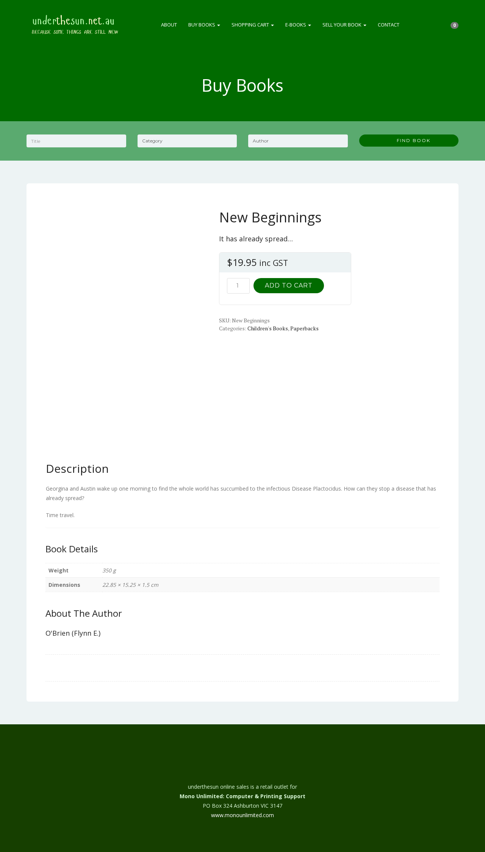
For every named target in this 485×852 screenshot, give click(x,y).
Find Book (410, 140)
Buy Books (202, 24)
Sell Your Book (342, 24)
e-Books (296, 24)
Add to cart (289, 285)
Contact (388, 24)
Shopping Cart (251, 24)
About (169, 24)
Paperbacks (304, 328)
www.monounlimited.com (242, 815)
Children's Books (267, 328)
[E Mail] (242, 765)
